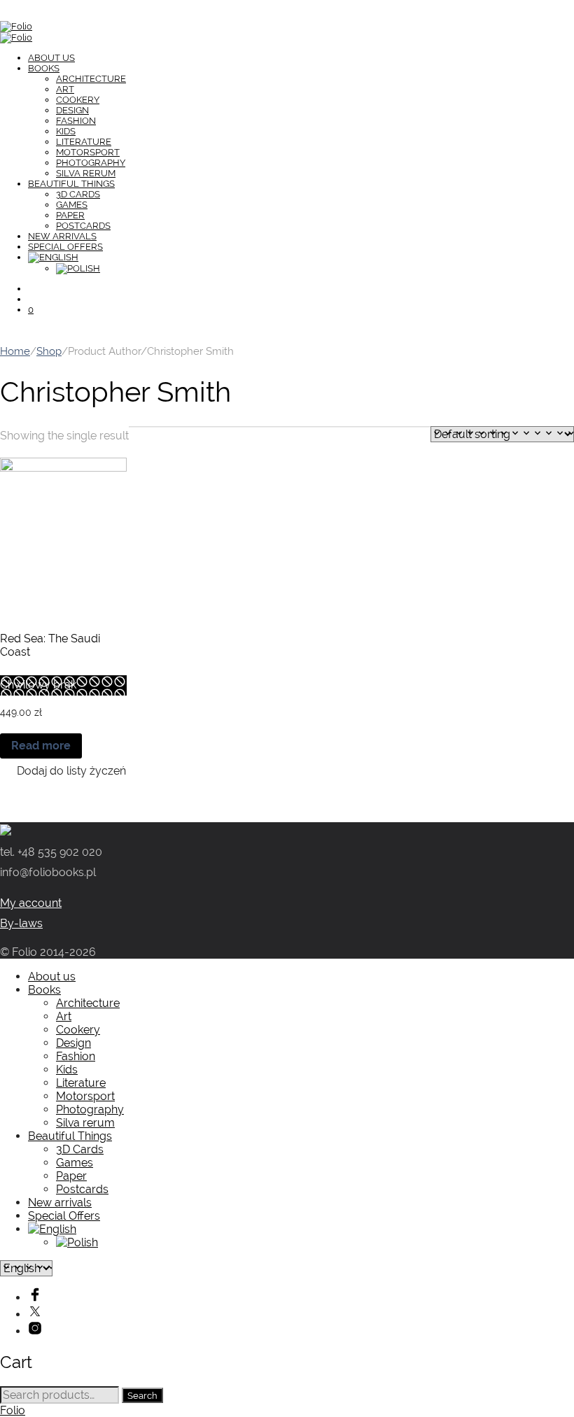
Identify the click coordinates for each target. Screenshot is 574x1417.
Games (72, 204)
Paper (70, 215)
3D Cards (78, 194)
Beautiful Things (71, 183)
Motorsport (88, 152)
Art (65, 89)
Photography (90, 162)
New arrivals (62, 236)
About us (51, 57)
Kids (66, 131)
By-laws (21, 923)
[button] (63, 770)
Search (142, 1395)
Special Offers (65, 246)
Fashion (76, 120)
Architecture (91, 78)
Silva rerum (85, 173)
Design (72, 110)
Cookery (77, 99)
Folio (12, 1410)
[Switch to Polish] (78, 268)
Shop (49, 351)
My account (31, 903)
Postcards (83, 225)
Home (15, 351)
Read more (41, 745)
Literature (83, 141)
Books (43, 68)
